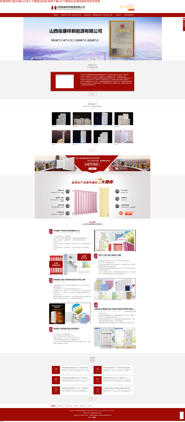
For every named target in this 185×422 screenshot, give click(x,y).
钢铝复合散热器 (89, 406)
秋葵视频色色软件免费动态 (97, 15)
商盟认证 (118, 15)
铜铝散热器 (82, 406)
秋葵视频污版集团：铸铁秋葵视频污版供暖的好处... (119, 367)
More (92, 150)
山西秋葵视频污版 (59, 406)
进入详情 (92, 94)
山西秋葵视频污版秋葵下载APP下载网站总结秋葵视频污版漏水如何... (81, 367)
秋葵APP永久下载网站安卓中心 (77, 15)
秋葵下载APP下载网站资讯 (108, 15)
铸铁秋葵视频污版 (68, 406)
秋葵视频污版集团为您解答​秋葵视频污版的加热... (117, 388)
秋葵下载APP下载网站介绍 (66, 15)
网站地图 (1, 421)
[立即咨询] (92, 162)
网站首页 (56, 15)
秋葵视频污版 (87, 15)
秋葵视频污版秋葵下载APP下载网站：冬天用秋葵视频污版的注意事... (125, 378)
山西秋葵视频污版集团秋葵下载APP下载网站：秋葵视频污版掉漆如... (82, 378)
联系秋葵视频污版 (129, 15)
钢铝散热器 (76, 406)
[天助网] (92, 417)
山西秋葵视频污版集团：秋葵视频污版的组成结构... (79, 388)
